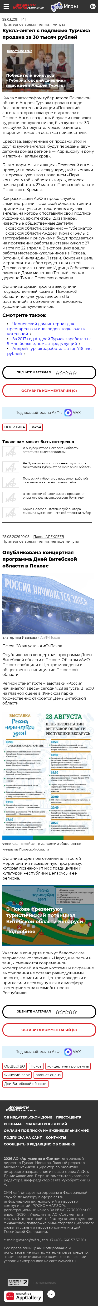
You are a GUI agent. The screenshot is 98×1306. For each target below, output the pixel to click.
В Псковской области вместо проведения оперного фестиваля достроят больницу (54, 495)
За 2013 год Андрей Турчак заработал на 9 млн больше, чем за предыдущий (49, 341)
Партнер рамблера (45, 1282)
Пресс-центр (68, 1117)
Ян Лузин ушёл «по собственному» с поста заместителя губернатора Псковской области (57, 465)
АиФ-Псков (50, 637)
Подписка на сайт (23, 1137)
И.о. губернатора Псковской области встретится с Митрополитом (50, 450)
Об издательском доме (28, 1117)
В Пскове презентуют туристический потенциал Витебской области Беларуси (44, 915)
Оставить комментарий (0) (49, 391)
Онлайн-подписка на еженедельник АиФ (46, 1131)
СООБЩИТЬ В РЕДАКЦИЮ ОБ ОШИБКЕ (39, 1144)
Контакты (56, 1137)
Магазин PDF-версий (46, 1124)
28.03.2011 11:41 (14, 19)
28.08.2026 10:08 (15, 537)
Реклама (13, 1124)
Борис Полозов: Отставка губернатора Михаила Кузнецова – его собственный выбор (57, 511)
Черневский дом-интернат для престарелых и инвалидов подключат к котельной (46, 329)
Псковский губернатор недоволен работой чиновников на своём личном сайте (55, 480)
